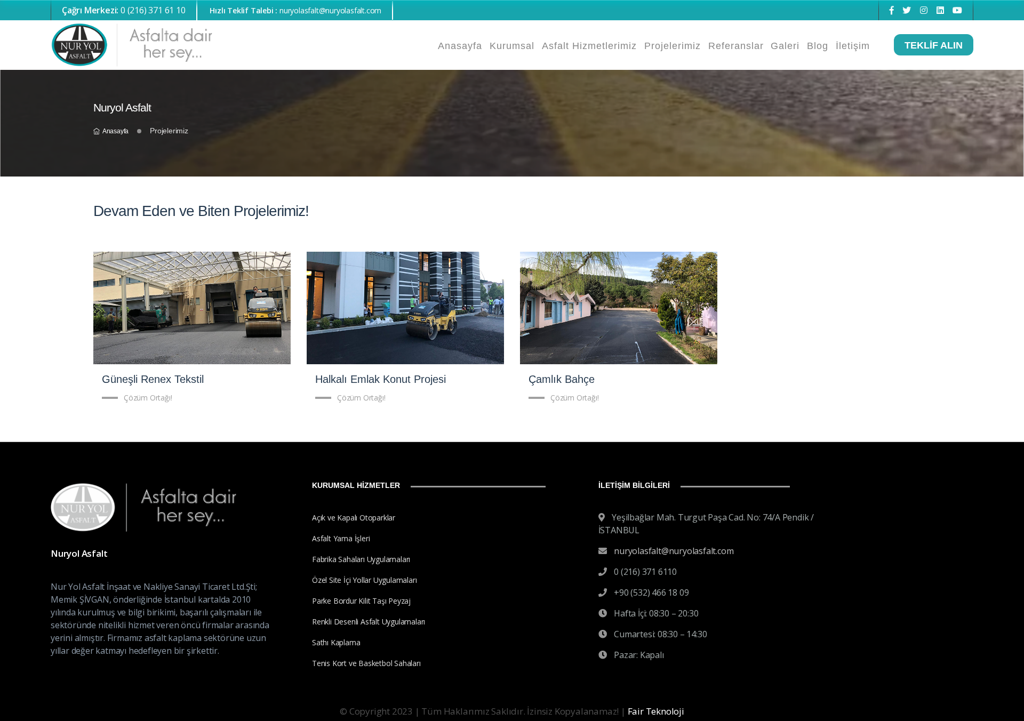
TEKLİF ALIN (934, 45)
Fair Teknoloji (656, 711)
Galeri (785, 46)
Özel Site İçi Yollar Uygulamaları (364, 580)
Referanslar (736, 46)
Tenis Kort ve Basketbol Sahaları (366, 663)
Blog (817, 46)
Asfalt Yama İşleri (341, 538)
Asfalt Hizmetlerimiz (589, 46)
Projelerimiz (672, 46)
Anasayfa (460, 46)
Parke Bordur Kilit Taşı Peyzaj (361, 601)
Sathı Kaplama (336, 642)
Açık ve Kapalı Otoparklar (353, 517)
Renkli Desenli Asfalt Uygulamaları (368, 621)
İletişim (853, 46)
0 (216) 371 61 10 (124, 10)
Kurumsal (512, 46)
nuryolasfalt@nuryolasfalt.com (673, 551)
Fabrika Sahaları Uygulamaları (361, 559)
